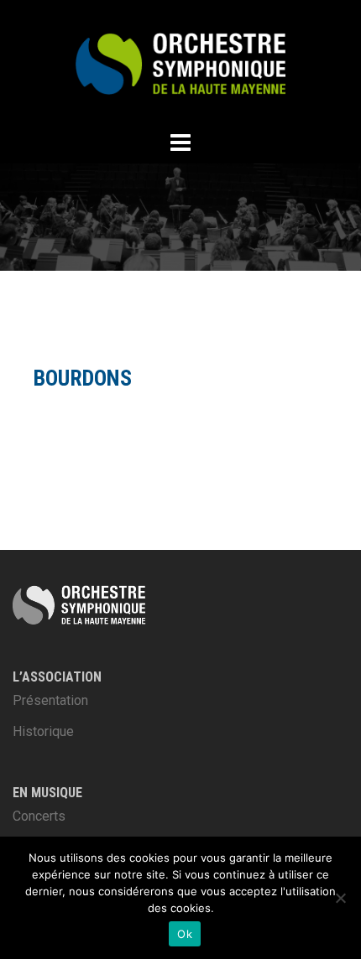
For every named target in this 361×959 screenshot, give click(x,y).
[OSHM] (180, 62)
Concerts (39, 816)
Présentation (50, 700)
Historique (43, 731)
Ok (184, 934)
